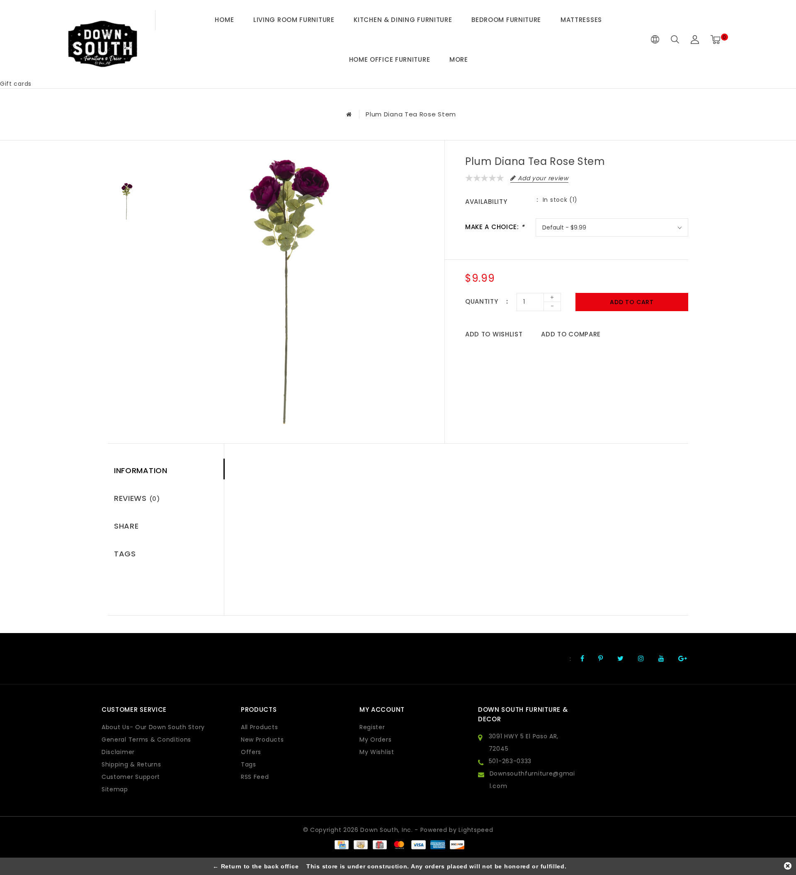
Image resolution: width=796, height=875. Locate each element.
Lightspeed (476, 830)
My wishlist (376, 752)
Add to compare (571, 334)
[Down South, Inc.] (102, 40)
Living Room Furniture (294, 19)
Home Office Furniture (389, 59)
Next (127, 240)
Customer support (131, 777)
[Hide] (787, 866)
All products (259, 727)
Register (372, 727)
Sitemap (115, 789)
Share (126, 526)
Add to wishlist (494, 334)
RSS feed (255, 777)
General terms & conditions (146, 739)
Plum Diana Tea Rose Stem (411, 114)
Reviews (137, 498)
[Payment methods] (341, 844)
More (458, 59)
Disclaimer (118, 752)
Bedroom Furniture (506, 19)
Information (140, 470)
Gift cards (16, 84)
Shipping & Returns (131, 764)
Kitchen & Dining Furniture (403, 19)
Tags (125, 554)
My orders (375, 739)
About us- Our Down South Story (153, 727)
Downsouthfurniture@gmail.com (532, 779)
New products (262, 739)
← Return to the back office (255, 866)
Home (224, 19)
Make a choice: (494, 226)
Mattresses (581, 19)
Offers (251, 752)
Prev (127, 163)
